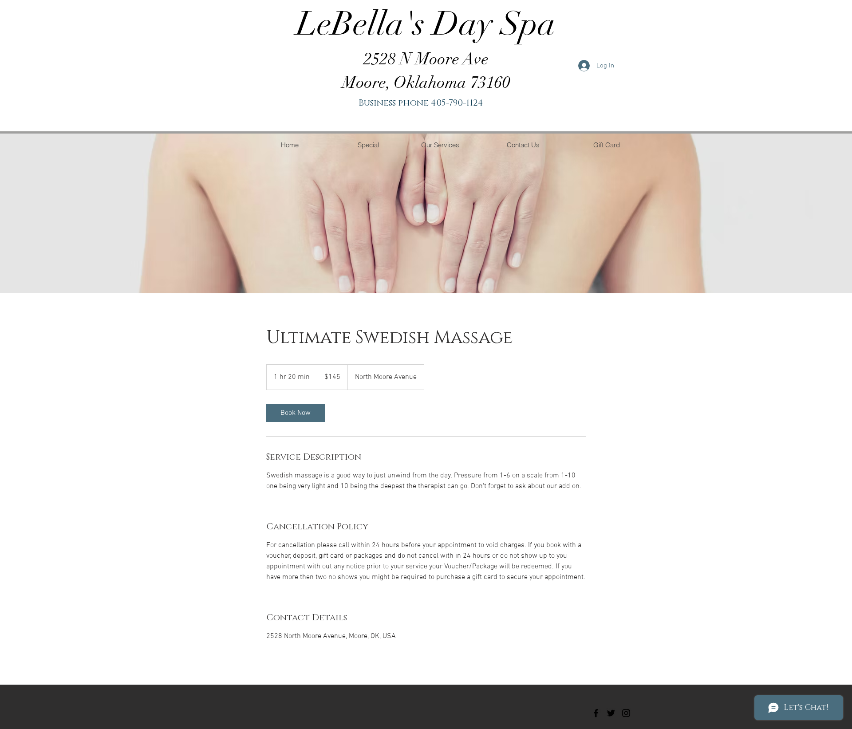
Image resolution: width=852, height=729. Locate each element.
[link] (295, 413)
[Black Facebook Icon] (596, 713)
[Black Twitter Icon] (611, 713)
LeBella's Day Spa (426, 23)
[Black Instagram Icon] (626, 713)
